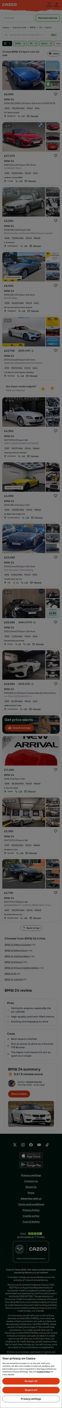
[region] (31, 1381)
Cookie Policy (43, 1371)
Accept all (31, 1381)
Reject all (31, 1390)
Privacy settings (31, 1398)
